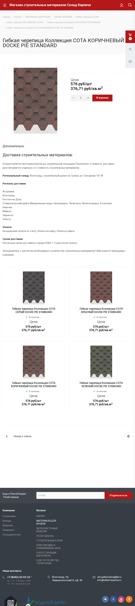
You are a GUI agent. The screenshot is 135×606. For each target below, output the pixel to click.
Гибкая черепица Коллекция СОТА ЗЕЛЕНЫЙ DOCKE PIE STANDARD (101, 384)
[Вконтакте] (105, 599)
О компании (9, 516)
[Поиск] (130, 5)
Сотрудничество (12, 534)
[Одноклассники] (129, 599)
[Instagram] (121, 599)
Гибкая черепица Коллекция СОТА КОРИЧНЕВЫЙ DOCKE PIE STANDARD (33, 384)
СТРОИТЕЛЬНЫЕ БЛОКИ (49, 540)
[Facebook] (113, 599)
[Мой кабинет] (121, 5)
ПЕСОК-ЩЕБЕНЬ (45, 536)
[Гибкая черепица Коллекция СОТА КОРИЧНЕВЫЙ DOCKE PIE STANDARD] (35, 100)
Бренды (7, 520)
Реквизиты (8, 530)
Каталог (41, 510)
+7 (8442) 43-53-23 (18, 577)
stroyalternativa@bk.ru (109, 577)
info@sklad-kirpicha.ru (109, 580)
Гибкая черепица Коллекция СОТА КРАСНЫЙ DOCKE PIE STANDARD (101, 310)
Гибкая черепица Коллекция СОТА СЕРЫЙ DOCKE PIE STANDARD (33, 310)
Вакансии (8, 525)
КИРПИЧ (40, 516)
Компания (9, 510)
